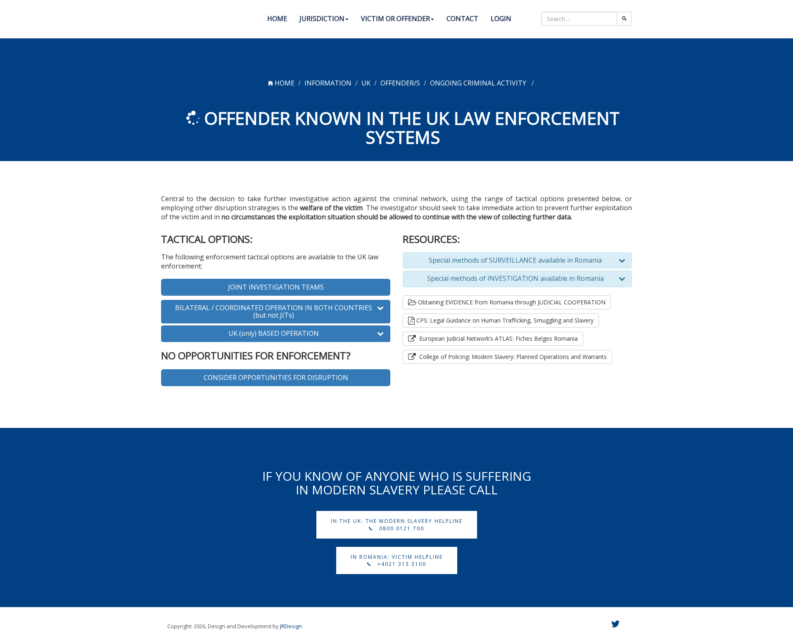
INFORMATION (327, 83)
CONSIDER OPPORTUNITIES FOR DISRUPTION (276, 377)
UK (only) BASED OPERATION (273, 333)
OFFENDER (397, 83)
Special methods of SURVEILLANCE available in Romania (515, 260)
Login (501, 18)
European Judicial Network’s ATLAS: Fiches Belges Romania (497, 338)
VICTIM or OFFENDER (395, 18)
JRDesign (291, 626)
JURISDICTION (321, 18)
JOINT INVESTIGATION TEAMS (276, 287)
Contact (462, 18)
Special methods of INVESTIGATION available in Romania (515, 279)
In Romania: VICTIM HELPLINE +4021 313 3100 (397, 560)
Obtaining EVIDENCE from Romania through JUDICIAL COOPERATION (510, 302)
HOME (283, 83)
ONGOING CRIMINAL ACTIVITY (479, 83)
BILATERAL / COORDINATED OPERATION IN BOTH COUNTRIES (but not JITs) (273, 311)
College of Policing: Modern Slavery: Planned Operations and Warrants (511, 357)
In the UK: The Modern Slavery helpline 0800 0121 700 (397, 525)
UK (365, 83)
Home (277, 18)
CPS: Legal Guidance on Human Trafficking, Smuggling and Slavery (504, 320)
